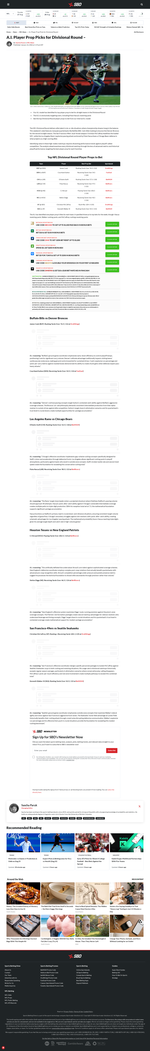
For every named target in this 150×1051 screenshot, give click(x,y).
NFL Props (8, 998)
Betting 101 (116, 972)
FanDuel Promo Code (48, 980)
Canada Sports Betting (83, 975)
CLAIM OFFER (112, 224)
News (15, 32)
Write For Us (9, 983)
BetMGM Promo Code (48, 970)
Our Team (8, 975)
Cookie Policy (88, 1011)
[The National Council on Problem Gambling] (99, 1043)
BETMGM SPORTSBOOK (44, 222)
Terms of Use (78, 1011)
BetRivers (109, 191)
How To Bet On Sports (119, 975)
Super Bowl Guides (118, 970)
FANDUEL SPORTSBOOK (44, 253)
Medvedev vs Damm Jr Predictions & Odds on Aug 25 (22, 860)
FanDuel (109, 172)
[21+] (47, 1043)
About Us (8, 970)
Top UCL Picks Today (82, 27)
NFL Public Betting (11, 1000)
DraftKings (109, 168)
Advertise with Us (11, 978)
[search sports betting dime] (142, 4)
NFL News (22, 32)
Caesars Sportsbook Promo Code (52, 983)
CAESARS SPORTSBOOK (44, 260)
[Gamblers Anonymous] (88, 1043)
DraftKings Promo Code (49, 978)
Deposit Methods (82, 983)
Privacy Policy (68, 1011)
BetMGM (109, 179)
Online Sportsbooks (83, 970)
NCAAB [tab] (134, 22)
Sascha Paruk (20, 43)
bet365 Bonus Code (47, 975)
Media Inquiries (10, 986)
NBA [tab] (95, 22)
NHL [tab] (115, 22)
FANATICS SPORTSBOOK (44, 268)
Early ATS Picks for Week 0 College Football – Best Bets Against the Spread (91, 861)
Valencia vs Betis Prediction (60, 27)
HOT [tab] (16, 23)
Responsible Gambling (12, 980)
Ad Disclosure (139, 32)
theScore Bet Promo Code (49, 972)
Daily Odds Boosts (13, 27)
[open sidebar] (8, 4)
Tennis (11, 855)
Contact (7, 972)
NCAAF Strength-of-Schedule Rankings (107, 27)
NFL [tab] (56, 22)
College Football (84, 855)
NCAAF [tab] (76, 22)
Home (8, 32)
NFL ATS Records (10, 1003)
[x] (139, 806)
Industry (116, 855)
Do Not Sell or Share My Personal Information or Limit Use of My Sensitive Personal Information (75, 1038)
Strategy (115, 978)
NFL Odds (8, 995)
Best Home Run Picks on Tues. (35, 27)
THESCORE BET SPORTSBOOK (46, 237)
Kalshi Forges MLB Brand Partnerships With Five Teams (126, 860)
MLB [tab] (37, 22)
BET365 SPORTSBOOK (44, 230)
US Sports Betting (82, 972)
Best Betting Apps (82, 980)
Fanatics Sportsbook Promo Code (52, 986)
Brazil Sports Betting (83, 978)
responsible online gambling (61, 1028)
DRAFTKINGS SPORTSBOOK (46, 245)
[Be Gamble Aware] (75, 1044)
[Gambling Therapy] (61, 1043)
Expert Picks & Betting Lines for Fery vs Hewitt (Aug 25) (57, 860)
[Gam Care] (53, 1043)
